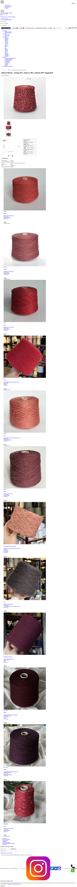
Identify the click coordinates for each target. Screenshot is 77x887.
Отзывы (6, 8)
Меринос (6, 38)
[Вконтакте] (55, 868)
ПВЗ (27, 140)
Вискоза (6, 49)
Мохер (6, 40)
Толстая (6, 64)
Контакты (4, 841)
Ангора (6, 43)
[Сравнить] (4, 221)
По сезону (5, 33)
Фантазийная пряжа (9, 59)
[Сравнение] (69, 28)
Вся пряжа (5, 30)
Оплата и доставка (8, 6)
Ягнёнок (6, 41)
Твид (6, 47)
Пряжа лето (7, 35)
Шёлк (6, 48)
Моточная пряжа (8, 32)
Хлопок (6, 50)
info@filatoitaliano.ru (8, 19)
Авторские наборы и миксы (10, 58)
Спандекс (7, 63)
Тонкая (6, 65)
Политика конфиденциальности (9, 843)
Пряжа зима (7, 34)
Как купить (7, 5)
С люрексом (7, 62)
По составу (5, 36)
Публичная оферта (6, 842)
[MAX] (59, 868)
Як (5, 46)
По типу (4, 57)
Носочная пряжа (8, 60)
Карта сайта (5, 844)
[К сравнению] (30, 78)
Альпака (6, 42)
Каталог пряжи (7, 28)
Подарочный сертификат (7, 66)
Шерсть (6, 39)
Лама (6, 44)
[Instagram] (38, 868)
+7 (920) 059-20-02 (3, 18)
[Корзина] (75, 28)
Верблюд (6, 45)
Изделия (50, 28)
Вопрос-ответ (7, 7)
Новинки (15, 28)
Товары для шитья (30, 28)
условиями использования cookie (14, 883)
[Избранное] (72, 28)
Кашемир (7, 37)
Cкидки (22, 28)
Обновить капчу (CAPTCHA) (6, 852)
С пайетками (7, 61)
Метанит (6, 56)
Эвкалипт (7, 55)
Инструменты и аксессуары (41, 28)
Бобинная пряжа (8, 31)
